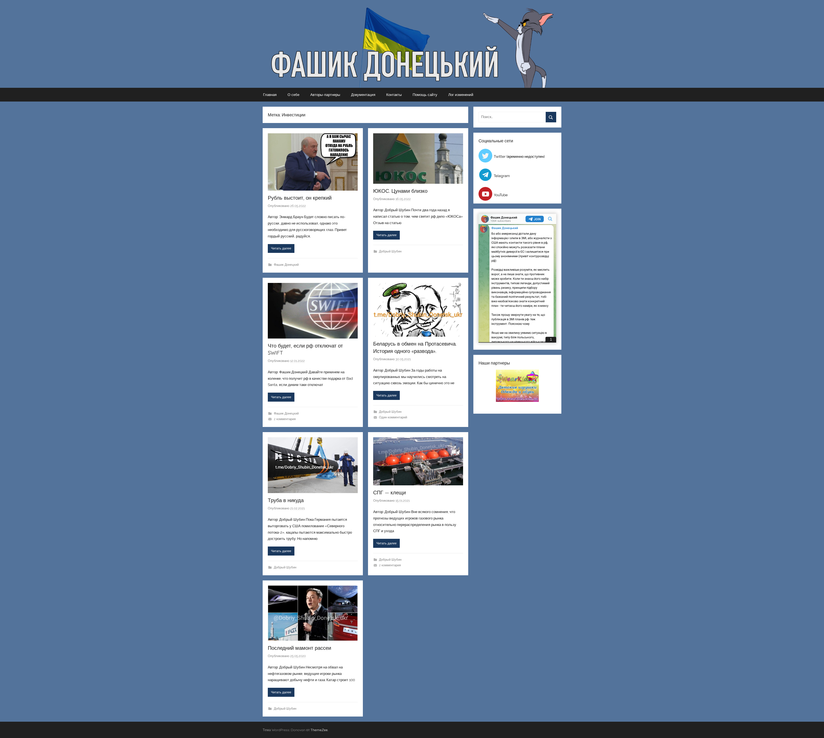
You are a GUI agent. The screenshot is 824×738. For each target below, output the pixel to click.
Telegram (502, 176)
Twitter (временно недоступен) (519, 156)
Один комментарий (393, 417)
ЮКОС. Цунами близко (400, 191)
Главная (270, 94)
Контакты (394, 94)
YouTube (501, 195)
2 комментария (285, 419)
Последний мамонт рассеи (299, 648)
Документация (363, 94)
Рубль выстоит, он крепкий (300, 197)
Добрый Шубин (390, 251)
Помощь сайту (425, 94)
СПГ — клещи (389, 492)
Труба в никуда (286, 500)
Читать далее (281, 248)
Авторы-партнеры (325, 94)
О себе (293, 94)
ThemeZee (319, 730)
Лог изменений (460, 94)
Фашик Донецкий (286, 265)
